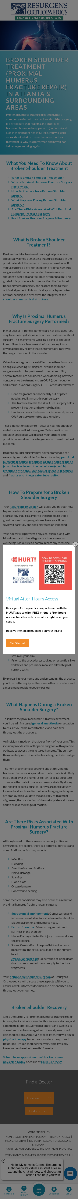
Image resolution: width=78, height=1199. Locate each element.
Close (75, 544)
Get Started (17, 643)
